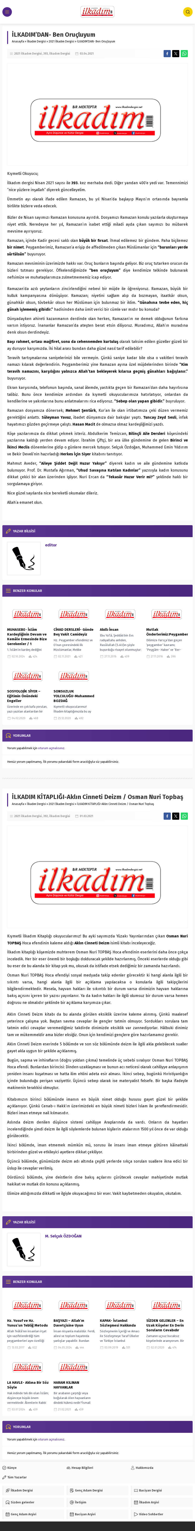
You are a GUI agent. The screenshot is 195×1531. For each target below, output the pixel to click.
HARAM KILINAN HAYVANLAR (66, 1384)
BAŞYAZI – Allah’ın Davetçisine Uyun (69, 1323)
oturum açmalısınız (51, 748)
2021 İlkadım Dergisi (61, 41)
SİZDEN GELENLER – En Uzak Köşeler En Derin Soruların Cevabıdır (165, 1325)
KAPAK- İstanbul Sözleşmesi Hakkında (118, 1323)
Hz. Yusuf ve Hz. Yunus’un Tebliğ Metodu (27, 1323)
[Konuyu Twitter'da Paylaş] (175, 53)
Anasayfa (18, 41)
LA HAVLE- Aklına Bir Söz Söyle (28, 1384)
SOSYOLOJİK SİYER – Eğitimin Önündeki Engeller (23, 696)
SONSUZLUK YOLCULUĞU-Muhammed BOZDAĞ (74, 696)
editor (51, 545)
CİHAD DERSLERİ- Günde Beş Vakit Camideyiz (73, 631)
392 (45, 816)
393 (45, 53)
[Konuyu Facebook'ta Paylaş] (167, 53)
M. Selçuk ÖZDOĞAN (63, 1236)
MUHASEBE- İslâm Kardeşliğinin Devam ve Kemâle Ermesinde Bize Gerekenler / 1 (27, 636)
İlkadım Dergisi (36, 41)
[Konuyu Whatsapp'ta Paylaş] (184, 53)
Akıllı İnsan (109, 629)
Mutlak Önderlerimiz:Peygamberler (167, 631)
